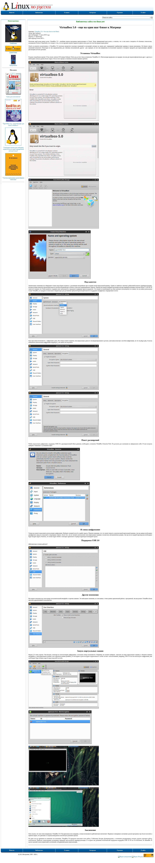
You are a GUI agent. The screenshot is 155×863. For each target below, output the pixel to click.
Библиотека (39, 12)
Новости (11, 12)
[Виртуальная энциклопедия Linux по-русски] (77, 6)
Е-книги (66, 12)
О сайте (143, 12)
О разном (120, 12)
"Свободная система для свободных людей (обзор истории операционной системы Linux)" (13, 149)
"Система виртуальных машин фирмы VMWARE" (13, 178)
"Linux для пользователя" (13, 97)
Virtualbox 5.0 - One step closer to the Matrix (47, 31)
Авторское (92, 12)
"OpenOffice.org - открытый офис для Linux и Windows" (13, 124)
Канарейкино (13, 65)
